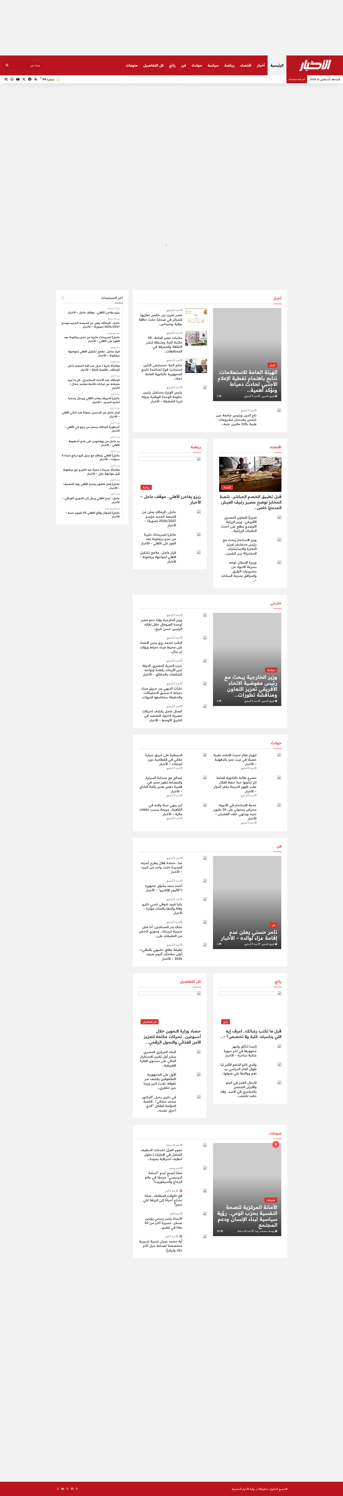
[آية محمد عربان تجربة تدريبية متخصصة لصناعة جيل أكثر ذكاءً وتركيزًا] (205, 1236)
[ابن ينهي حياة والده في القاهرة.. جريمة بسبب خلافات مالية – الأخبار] (205, 805)
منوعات (132, 65)
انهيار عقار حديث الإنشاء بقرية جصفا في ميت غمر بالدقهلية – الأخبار (234, 759)
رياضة (229, 65)
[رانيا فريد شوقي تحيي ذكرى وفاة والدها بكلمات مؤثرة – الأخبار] (205, 899)
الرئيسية (277, 65)
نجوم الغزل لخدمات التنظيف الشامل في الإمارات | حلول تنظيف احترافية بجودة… (161, 1154)
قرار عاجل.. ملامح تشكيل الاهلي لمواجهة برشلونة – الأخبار (158, 557)
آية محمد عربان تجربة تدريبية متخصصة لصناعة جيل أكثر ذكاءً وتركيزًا (160, 1245)
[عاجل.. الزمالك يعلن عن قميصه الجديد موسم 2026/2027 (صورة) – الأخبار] (199, 512)
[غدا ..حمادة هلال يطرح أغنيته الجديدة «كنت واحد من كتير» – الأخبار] (205, 858)
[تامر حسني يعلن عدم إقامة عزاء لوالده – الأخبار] (247, 902)
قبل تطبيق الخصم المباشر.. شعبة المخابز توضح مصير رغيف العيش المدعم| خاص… (250, 502)
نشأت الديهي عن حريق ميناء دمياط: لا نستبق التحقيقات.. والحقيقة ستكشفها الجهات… (161, 692)
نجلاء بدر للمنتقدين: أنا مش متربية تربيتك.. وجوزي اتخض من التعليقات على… (160, 931)
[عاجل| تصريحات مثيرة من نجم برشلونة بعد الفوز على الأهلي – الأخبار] (199, 534)
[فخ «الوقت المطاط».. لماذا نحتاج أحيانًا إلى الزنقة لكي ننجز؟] (205, 1191)
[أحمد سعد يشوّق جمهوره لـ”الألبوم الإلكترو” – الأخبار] (205, 881)
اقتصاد (245, 65)
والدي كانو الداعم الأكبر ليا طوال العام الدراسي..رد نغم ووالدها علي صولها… (239, 1069)
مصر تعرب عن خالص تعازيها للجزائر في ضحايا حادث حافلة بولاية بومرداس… (160, 319)
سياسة (213, 65)
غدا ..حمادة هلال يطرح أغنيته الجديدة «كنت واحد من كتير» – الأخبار (161, 867)
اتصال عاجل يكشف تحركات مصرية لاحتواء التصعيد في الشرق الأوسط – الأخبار (162, 715)
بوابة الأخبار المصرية (243, 1488)
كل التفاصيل (153, 65)
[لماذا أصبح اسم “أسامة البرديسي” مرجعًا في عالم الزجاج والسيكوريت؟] (205, 1168)
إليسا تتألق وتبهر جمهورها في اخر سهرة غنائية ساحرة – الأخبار (240, 1050)
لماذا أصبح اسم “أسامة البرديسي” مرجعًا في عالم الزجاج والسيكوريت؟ (163, 1177)
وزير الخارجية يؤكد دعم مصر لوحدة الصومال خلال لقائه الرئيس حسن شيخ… (161, 624)
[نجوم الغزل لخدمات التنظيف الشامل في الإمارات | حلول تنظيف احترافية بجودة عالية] (205, 1145)
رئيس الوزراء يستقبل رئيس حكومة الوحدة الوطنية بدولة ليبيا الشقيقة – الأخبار (162, 396)
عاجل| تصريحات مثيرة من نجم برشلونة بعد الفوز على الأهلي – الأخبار (158, 538)
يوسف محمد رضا (264, 1231)
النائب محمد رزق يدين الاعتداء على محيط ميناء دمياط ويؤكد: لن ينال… (161, 647)
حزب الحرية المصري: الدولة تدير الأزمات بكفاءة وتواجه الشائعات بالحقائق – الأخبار (162, 670)
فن (183, 65)
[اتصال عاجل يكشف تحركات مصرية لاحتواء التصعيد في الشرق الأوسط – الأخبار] (205, 706)
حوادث (197, 65)
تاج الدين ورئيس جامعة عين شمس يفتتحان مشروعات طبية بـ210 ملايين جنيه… (236, 419)
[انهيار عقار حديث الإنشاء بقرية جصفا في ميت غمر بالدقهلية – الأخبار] (279, 755)
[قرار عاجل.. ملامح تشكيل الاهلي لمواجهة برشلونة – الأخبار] (199, 552)
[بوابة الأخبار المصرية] (315, 65)
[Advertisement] (171, 27)
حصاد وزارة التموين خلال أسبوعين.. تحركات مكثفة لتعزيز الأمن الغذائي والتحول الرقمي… (172, 1036)
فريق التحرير (268, 396)
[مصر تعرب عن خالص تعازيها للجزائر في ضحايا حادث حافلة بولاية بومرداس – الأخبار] (196, 315)
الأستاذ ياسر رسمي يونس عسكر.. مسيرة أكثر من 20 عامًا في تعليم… (163, 1222)
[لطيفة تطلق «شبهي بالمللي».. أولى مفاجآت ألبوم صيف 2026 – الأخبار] (205, 945)
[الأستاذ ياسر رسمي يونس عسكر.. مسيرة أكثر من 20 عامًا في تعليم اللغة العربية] (205, 1214)
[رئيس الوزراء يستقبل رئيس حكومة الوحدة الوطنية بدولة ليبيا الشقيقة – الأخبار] (205, 387)
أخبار (261, 65)
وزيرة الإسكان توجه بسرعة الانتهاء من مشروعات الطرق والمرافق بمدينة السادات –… (239, 571)
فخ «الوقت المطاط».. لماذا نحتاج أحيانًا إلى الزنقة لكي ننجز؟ (162, 1200)
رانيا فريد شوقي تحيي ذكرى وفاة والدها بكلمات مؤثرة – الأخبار (162, 908)
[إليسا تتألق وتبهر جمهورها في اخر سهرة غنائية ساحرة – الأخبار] (279, 1046)
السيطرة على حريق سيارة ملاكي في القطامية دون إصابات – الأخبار (163, 759)
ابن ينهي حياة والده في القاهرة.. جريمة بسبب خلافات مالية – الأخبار (160, 809)
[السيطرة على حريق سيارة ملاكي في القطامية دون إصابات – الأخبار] (205, 755)
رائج (172, 65)
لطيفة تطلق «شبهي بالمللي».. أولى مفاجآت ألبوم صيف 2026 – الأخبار (160, 954)
